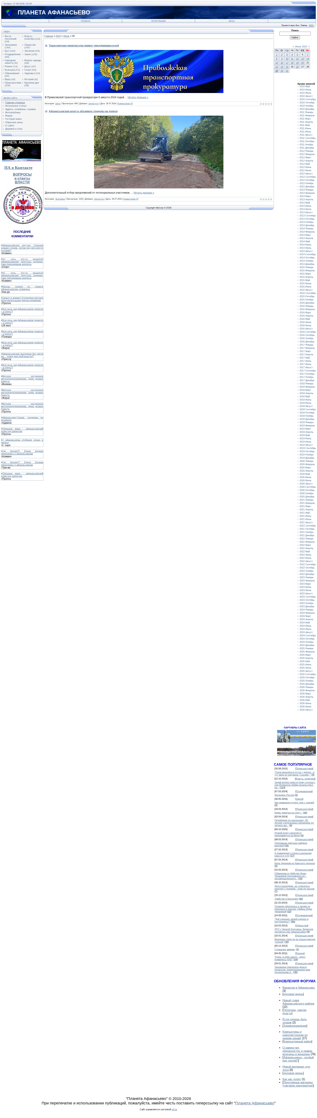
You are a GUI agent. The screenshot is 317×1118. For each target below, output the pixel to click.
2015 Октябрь (307, 296)
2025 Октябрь (307, 677)
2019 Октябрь (307, 451)
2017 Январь (307, 344)
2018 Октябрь (307, 412)
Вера (7, 79)
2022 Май (305, 551)
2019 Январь (307, 422)
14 (307, 58)
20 (302, 62)
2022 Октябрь (307, 567)
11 (292, 58)
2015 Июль (305, 286)
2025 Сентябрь (308, 674)
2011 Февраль (307, 115)
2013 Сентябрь (308, 215)
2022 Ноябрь (307, 571)
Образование (12, 73)
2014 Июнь (305, 244)
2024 (58, 36)
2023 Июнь (305, 587)
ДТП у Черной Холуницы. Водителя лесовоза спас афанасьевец (294, 930)
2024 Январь (307, 609)
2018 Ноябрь (307, 416)
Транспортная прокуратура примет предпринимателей (84, 45)
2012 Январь (307, 151)
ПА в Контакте (18, 167)
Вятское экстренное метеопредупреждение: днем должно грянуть (22, 379)
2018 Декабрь (307, 419)
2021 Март (305, 506)
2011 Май (305, 125)
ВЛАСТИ (22, 182)
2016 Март (305, 312)
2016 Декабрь (307, 341)
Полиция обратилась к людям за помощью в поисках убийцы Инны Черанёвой (293, 909)
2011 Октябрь (307, 141)
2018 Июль (305, 403)
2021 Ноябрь (307, 532)
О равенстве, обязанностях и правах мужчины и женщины (297, 1051)
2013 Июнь (305, 206)
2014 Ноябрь (307, 260)
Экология (29, 51)
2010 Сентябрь (308, 99)
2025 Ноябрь (307, 680)
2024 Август (306, 632)
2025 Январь (307, 648)
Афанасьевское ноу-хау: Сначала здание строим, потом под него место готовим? (22, 248)
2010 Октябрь (307, 102)
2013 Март (305, 196)
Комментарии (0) (125, 103)
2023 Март (305, 583)
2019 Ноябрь (307, 454)
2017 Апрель (306, 354)
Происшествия (13, 82)
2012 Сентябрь (308, 176)
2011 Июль (305, 131)
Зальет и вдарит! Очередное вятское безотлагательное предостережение (22, 299)
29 (276, 71)
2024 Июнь (305, 625)
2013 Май (305, 202)
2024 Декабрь (307, 645)
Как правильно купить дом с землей (294, 802)
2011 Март (305, 118)
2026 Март (305, 693)
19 (297, 62)
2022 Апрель (306, 548)
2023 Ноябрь (307, 603)
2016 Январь (307, 306)
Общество (30, 44)
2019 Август (306, 445)
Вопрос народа (32, 60)
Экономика (11, 44)
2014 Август (306, 251)
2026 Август (306, 709)
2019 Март (305, 428)
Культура (10, 69)
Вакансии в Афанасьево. (298, 987)
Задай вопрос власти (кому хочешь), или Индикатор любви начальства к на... (295, 785)
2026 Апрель (306, 697)
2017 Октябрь (307, 374)
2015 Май (305, 280)
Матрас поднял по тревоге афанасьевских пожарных (22, 287)
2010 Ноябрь (307, 105)
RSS (311, 25)
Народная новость (10, 61)
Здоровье (29, 73)
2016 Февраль (307, 309)
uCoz (174, 1109)
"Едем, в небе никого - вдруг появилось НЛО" (290, 958)
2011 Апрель (306, 122)
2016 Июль (305, 325)
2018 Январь (307, 383)
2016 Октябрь (307, 335)
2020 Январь (307, 461)
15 (276, 62)
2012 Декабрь (307, 186)
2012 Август (306, 173)
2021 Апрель (306, 509)
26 (297, 66)
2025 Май (305, 661)
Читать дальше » (137, 97)
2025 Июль (305, 667)
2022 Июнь (305, 554)
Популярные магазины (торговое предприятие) (297, 1084)
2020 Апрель (306, 470)
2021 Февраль (307, 503)
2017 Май (305, 357)
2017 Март (305, 351)
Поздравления (12, 54)
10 (287, 58)
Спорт (27, 69)
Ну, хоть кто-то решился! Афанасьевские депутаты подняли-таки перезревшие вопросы (22, 262)
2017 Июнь (305, 361)
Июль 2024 (301, 46)
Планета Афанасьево (254, 1103)
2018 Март (305, 390)
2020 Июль (305, 480)
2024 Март (305, 616)
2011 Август (306, 135)
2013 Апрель (306, 199)
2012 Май (305, 164)
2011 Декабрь (307, 147)
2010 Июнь (305, 89)
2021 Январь (307, 499)
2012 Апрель (306, 160)
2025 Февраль (307, 651)
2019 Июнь (305, 438)
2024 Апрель (306, 619)
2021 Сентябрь (308, 525)
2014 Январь (307, 228)
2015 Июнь (305, 283)
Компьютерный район (297, 1041)
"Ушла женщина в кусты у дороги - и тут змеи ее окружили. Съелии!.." (294, 773)
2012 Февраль (307, 154)
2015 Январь (307, 267)
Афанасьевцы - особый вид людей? (298, 1059)
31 (287, 71)
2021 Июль (305, 519)
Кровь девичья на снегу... (288, 812)
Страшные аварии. (285, 949)
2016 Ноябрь (307, 338)
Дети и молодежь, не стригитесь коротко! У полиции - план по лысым (294, 887)
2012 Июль (305, 170)
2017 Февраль (307, 348)
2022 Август (306, 561)
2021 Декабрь (307, 535)
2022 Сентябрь (308, 564)
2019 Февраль (307, 425)
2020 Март (305, 467)
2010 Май (305, 86)
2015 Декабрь (307, 302)
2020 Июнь (305, 477)
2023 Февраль (307, 580)
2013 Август (306, 212)
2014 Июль (305, 248)
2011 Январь (306, 112)
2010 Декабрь (307, 109)
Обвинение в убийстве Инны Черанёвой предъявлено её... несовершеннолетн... (291, 876)
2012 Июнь (305, 167)
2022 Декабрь (307, 574)
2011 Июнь (305, 128)
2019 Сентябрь (308, 448)
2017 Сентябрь (308, 370)
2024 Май (305, 622)
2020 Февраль (307, 464)
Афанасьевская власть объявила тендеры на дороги (83, 111)
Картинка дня (31, 82)
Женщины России (284, 795)
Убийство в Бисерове (286, 899)
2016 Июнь (305, 322)
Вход (231, 21)
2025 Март (305, 655)
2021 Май (305, 512)
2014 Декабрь (307, 264)
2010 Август (306, 96)
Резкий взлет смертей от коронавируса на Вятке (288, 834)
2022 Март (305, 545)
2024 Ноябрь (307, 642)
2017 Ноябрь (307, 377)
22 (276, 66)
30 (282, 71)
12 (297, 58)
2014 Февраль (307, 231)
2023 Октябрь (307, 600)
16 (282, 62)
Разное (9, 66)
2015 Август (306, 290)
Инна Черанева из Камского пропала (295, 863)
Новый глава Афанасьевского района (298, 1002)
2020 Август (306, 483)
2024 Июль (305, 629)
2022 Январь (307, 538)
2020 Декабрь (307, 496)
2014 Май (305, 241)
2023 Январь (307, 577)
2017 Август (306, 367)
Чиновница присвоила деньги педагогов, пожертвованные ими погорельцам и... (292, 970)
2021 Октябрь (307, 529)
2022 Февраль (307, 541)
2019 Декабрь (307, 458)
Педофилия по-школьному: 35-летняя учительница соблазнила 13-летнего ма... (294, 823)
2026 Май (305, 700)
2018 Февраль (307, 386)
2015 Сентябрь (308, 293)
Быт (7, 51)
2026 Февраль (307, 690)
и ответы (22, 178)
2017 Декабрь (307, 380)
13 (302, 58)
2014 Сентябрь (308, 254)
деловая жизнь (293, 994)
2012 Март (305, 157)
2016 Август (306, 328)
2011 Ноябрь (306, 144)
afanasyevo (93, 103)
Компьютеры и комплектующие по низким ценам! (295, 1035)
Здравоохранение (294, 1025)
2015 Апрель (306, 277)
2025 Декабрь (307, 684)
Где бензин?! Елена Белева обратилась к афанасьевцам (22, 452)
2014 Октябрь (307, 257)
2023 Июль (305, 590)
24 (287, 66)
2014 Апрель (306, 238)
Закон (27, 54)
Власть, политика (29, 37)
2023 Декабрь (307, 606)
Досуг (27, 66)
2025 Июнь (305, 664)
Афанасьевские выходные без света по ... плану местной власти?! (22, 355)
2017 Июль (305, 364)
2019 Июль (305, 441)
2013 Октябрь (307, 218)
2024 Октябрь (307, 638)
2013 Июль (305, 209)
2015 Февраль (307, 270)
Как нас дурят (291, 1079)
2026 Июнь (305, 703)
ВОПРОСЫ (22, 174)
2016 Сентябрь (308, 332)
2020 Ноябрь (307, 493)
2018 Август (306, 406)
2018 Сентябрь (308, 409)
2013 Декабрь (307, 225)
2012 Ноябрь (307, 183)
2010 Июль (305, 93)
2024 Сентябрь (308, 635)
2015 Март (305, 273)
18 (292, 62)
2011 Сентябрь (308, 138)
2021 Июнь (305, 516)
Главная (85, 21)
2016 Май (305, 319)
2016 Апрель (306, 315)
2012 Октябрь (307, 180)
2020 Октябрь (307, 490)
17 (287, 62)
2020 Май (305, 474)
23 (282, 66)
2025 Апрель (306, 658)
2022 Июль (305, 558)
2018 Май (305, 396)
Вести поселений (10, 37)
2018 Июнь (305, 399)
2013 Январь (307, 189)
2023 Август (306, 593)
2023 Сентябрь (308, 596)
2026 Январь (307, 687)
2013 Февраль (307, 193)
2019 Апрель (306, 432)
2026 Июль (305, 706)
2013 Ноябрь (307, 222)
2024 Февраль (307, 613)
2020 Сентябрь (308, 487)
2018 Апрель (306, 393)
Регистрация (158, 21)
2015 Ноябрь (307, 299)
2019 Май (305, 435)
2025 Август (306, 671)
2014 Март (305, 235)
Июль (66, 36)
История (29, 79)
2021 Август (306, 522)
